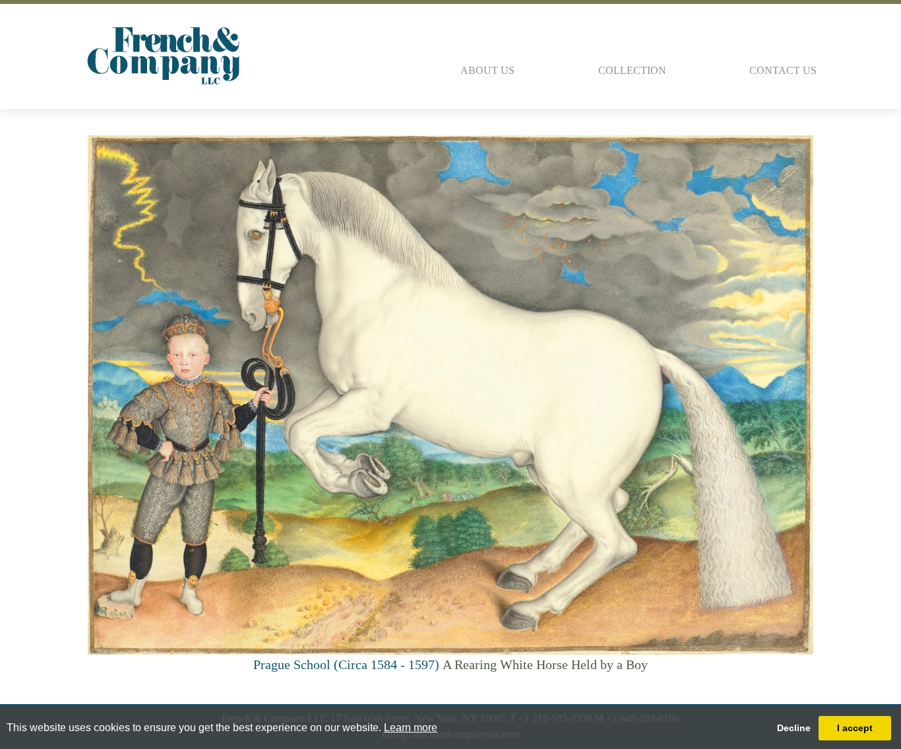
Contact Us (783, 70)
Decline (794, 728)
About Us (487, 70)
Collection (632, 70)
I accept (855, 728)
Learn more (410, 727)
